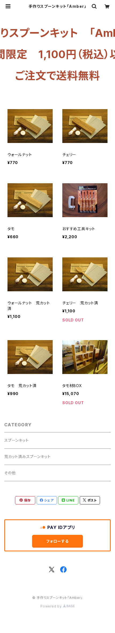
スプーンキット (16, 440)
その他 (10, 473)
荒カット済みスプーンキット (27, 456)
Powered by (51, 606)
